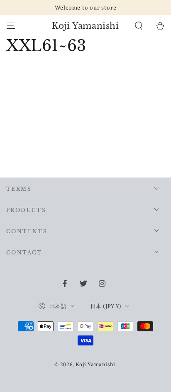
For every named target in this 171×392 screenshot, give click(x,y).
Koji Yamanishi (95, 364)
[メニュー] (11, 26)
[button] (138, 26)
